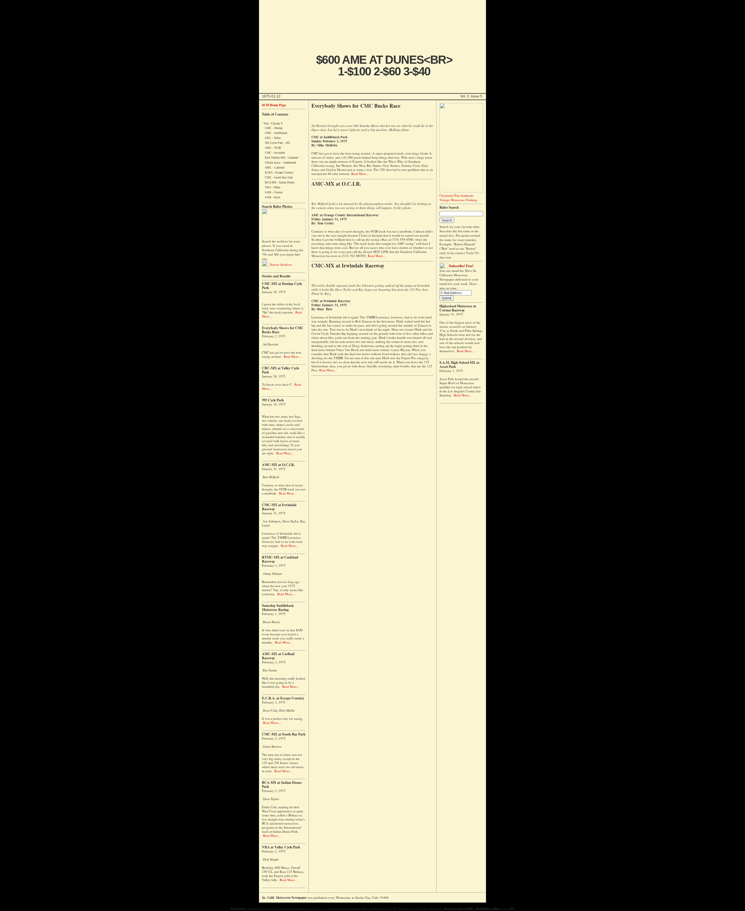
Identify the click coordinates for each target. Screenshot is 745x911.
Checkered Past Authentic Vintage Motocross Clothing (458, 197)
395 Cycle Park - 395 (277, 142)
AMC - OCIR (273, 147)
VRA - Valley (273, 187)
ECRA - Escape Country (279, 172)
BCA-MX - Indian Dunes (280, 182)
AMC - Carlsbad (274, 167)
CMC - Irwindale (275, 152)
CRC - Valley (273, 137)
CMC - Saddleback (276, 132)
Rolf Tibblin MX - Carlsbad (281, 157)
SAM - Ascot (272, 197)
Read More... (292, 356)
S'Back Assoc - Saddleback (280, 162)
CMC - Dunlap (274, 128)
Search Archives (280, 264)
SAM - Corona (273, 192)
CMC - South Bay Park (279, 177)
